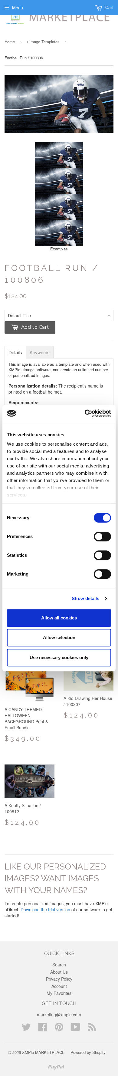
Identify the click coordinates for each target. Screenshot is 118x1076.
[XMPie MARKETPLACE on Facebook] (42, 1029)
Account (59, 986)
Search (59, 965)
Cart (108, 7)
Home (10, 42)
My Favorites (59, 993)
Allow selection (59, 637)
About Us (59, 972)
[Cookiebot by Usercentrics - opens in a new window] (85, 413)
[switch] (102, 536)
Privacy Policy (59, 979)
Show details (85, 598)
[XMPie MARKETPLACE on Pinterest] (59, 1029)
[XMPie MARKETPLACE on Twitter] (26, 1029)
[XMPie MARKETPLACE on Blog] (92, 1029)
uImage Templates (43, 42)
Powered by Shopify (88, 1052)
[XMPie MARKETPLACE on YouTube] (75, 1029)
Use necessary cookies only (59, 657)
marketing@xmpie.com (59, 1015)
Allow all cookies (59, 617)
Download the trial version (45, 909)
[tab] (15, 352)
